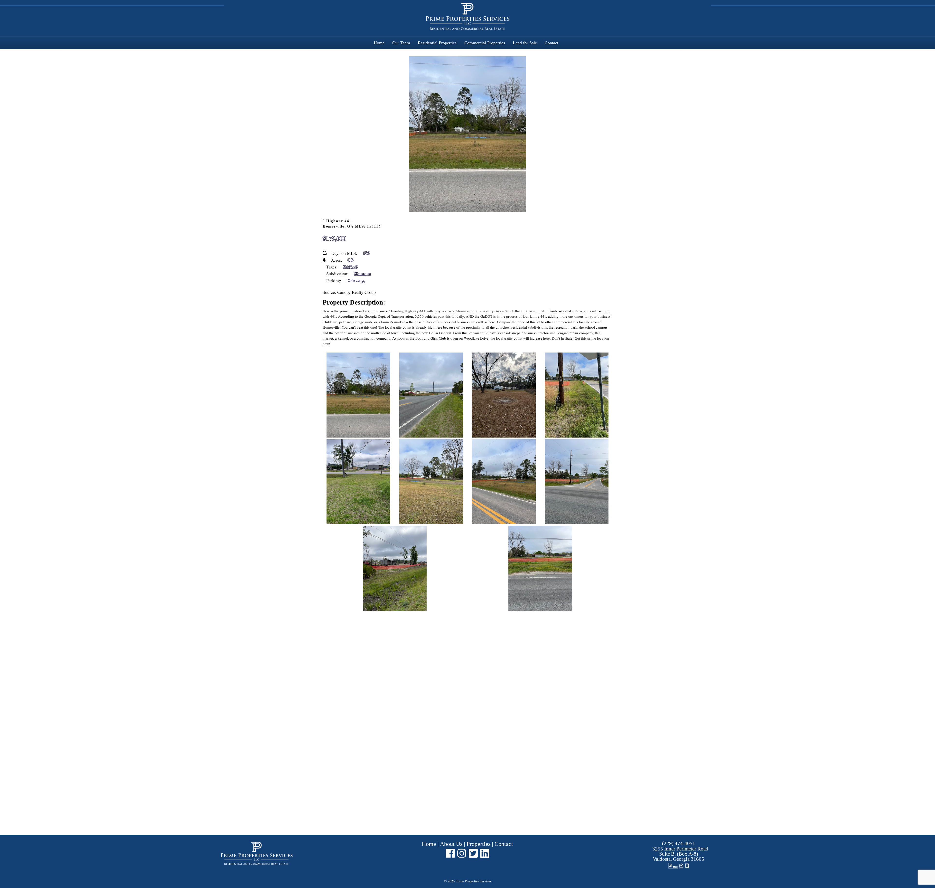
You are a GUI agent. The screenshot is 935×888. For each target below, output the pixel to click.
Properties (478, 844)
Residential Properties (437, 42)
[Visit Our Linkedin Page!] (484, 853)
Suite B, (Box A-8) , (680, 854)
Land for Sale (525, 42)
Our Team (401, 42)
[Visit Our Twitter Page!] (473, 853)
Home (379, 42)
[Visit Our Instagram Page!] (461, 853)
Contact (551, 42)
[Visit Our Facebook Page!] (450, 853)
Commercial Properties (484, 42)
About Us (451, 844)
